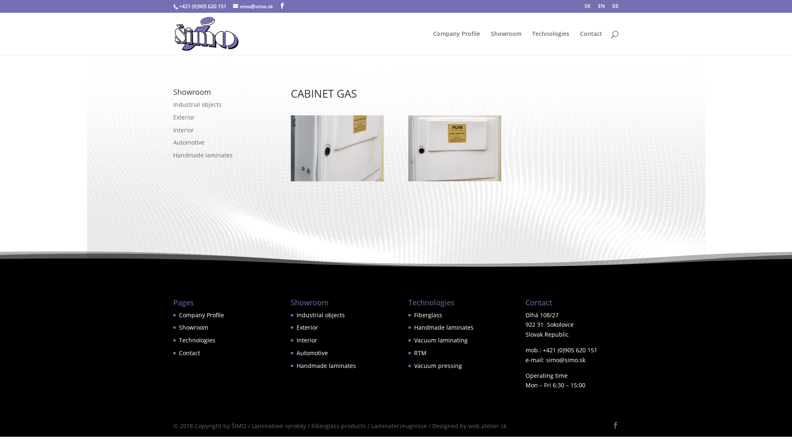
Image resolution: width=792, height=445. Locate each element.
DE (615, 6)
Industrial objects (197, 104)
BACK (599, 228)
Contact (591, 34)
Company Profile (456, 34)
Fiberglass (428, 315)
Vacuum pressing (438, 366)
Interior (183, 130)
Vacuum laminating (441, 340)
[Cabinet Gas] (337, 181)
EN (601, 6)
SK (588, 6)
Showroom (506, 34)
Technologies (550, 34)
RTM (420, 353)
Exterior (184, 117)
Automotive (189, 142)
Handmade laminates (203, 155)
